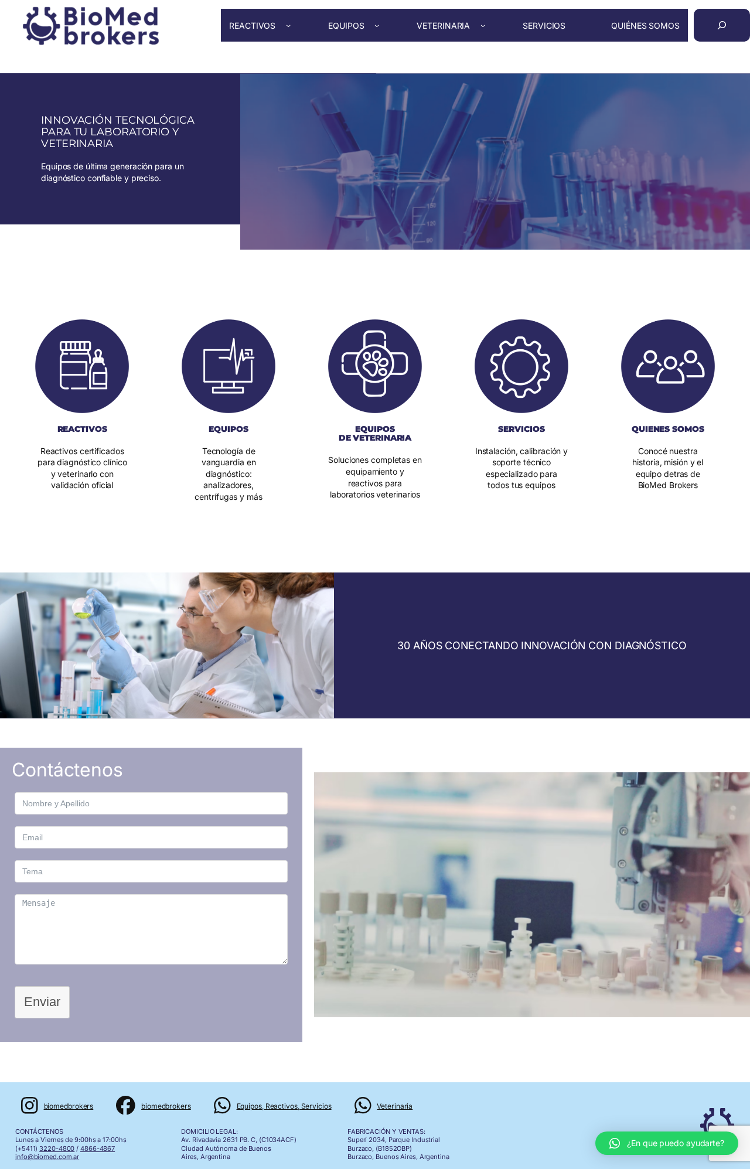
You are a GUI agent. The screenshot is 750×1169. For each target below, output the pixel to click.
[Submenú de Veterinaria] (482, 25)
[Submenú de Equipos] (376, 25)
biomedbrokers (69, 1106)
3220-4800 (56, 1148)
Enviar (42, 1001)
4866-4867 (97, 1148)
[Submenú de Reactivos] (288, 25)
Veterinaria (394, 1106)
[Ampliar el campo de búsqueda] (722, 25)
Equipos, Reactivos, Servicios (284, 1106)
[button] (666, 1143)
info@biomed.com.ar (47, 1157)
